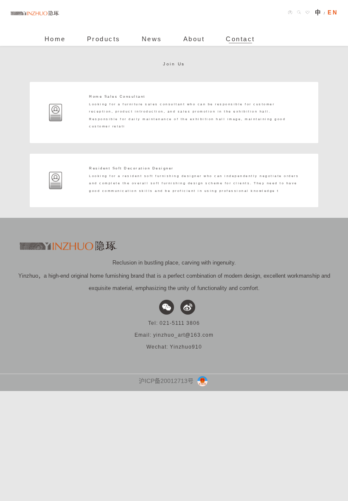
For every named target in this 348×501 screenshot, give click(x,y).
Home (55, 39)
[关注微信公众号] (166, 307)
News (152, 39)
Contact (240, 39)
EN (332, 12)
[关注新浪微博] (187, 307)
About (194, 39)
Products (104, 39)
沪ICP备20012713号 (166, 380)
